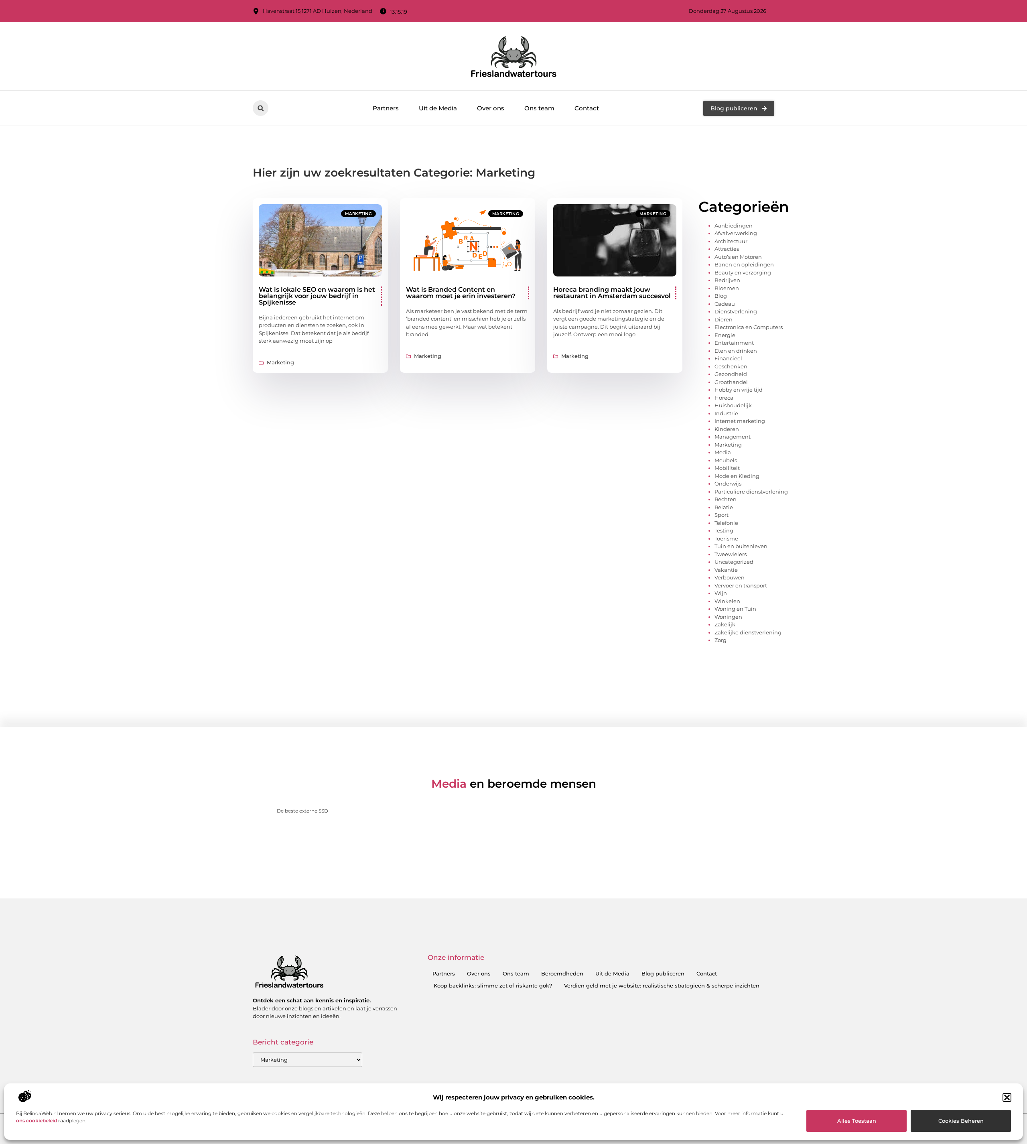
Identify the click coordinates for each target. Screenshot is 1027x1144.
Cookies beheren (961, 1121)
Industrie (726, 413)
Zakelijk (724, 624)
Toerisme (726, 538)
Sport (721, 515)
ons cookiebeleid (36, 1121)
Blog (720, 296)
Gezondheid (730, 374)
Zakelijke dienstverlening (747, 632)
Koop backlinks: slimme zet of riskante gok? (493, 985)
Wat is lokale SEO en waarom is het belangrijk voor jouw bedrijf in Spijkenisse (317, 296)
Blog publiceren (662, 973)
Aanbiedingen (733, 225)
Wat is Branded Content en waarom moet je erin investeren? (461, 293)
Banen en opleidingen (744, 264)
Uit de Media (438, 108)
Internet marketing (739, 421)
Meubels (725, 460)
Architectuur (730, 241)
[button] (1007, 1097)
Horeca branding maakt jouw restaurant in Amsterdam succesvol (612, 293)
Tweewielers (730, 554)
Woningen (728, 617)
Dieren (723, 319)
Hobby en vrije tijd (738, 389)
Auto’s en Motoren (738, 257)
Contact (586, 108)
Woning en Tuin (735, 609)
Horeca (723, 397)
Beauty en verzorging (742, 272)
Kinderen (726, 429)
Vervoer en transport (740, 585)
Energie (724, 335)
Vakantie (726, 570)
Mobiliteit (727, 468)
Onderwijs (727, 483)
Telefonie (726, 523)
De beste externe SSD (302, 811)
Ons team (539, 108)
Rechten (725, 499)
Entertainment (734, 342)
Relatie (723, 507)
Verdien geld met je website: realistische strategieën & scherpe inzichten (661, 985)
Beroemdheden (562, 973)
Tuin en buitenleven (740, 546)
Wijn (720, 593)
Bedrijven (727, 280)
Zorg (720, 640)
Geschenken (730, 366)
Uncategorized (733, 562)
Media (722, 452)
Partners (386, 108)
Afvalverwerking (735, 233)
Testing (723, 530)
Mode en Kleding (736, 476)
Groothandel (731, 382)
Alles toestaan (856, 1121)
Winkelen (727, 601)
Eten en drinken (735, 350)
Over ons (490, 108)
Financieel (728, 358)
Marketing (358, 213)
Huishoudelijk (733, 405)
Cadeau (724, 304)
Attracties (726, 249)
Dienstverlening (735, 311)
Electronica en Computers (748, 327)
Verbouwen (729, 577)
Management (732, 436)
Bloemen (726, 288)
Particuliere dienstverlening (751, 491)
